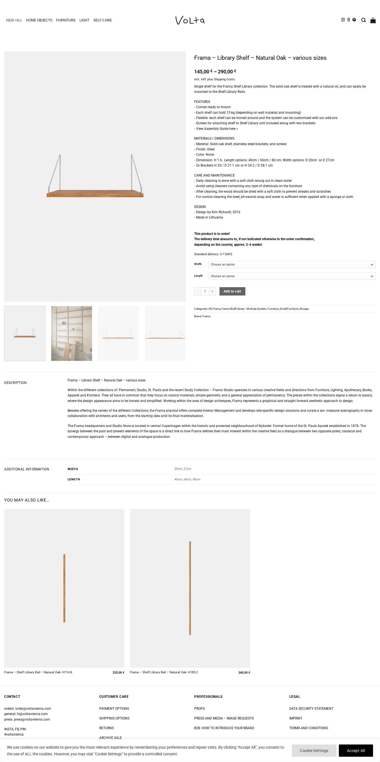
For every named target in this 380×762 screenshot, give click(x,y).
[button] (363, 20)
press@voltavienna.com (32, 719)
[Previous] (15, 177)
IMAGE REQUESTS (240, 718)
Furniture (273, 308)
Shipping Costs (224, 79)
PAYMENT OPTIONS (114, 709)
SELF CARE (102, 20)
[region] (190, 750)
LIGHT (84, 20)
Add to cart (232, 291)
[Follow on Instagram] (343, 20)
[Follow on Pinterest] (354, 20)
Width (198, 264)
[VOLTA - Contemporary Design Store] (190, 20)
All (209, 308)
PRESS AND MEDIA (208, 718)
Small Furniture (289, 308)
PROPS (199, 709)
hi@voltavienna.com (32, 714)
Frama (216, 308)
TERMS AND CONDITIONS (308, 728)
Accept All (356, 750)
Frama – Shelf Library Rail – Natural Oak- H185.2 (164, 672)
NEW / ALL (14, 20)
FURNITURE (66, 20)
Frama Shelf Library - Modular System (244, 308)
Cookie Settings (314, 750)
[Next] (175, 177)
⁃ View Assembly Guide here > (216, 129)
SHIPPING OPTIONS (114, 718)
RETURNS (106, 728)
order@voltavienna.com (33, 709)
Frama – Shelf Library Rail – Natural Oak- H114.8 (38, 672)
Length (198, 275)
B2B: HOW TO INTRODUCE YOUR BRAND (224, 728)
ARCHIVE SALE (110, 738)
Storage (304, 308)
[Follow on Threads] (348, 20)
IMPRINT (295, 718)
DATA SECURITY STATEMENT (311, 709)
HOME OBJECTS (39, 20)
